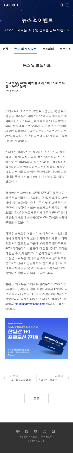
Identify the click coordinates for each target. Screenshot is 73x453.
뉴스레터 (48, 48)
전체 (6, 48)
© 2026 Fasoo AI (36, 441)
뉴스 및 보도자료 (25, 48)
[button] (69, 5)
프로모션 (66, 48)
